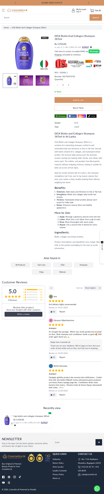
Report (62, 312)
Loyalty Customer (60, 471)
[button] (4, 10)
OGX (63, 265)
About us (56, 478)
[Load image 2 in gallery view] (26, 80)
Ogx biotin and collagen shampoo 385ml (31, 416)
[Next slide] (89, 3)
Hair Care (41, 265)
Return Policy (58, 463)
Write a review (23, 314)
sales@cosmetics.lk (89, 474)
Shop (41, 272)
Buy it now (78, 108)
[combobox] (52, 17)
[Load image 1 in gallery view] (10, 80)
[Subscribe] (99, 442)
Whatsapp (94, 51)
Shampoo (83, 265)
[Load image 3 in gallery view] (42, 80)
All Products (20, 265)
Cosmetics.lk (14, 489)
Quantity (59, 79)
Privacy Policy (58, 474)
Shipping (58, 55)
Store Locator (58, 467)
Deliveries (56, 459)
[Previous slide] (15, 3)
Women (62, 272)
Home (6, 27)
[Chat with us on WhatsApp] (97, 488)
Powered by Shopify (28, 489)
